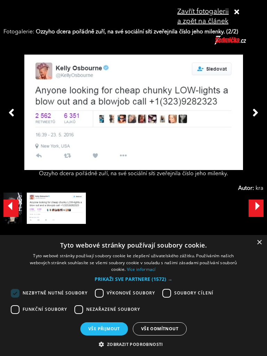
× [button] (259, 242)
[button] (133, 279)
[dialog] (133, 295)
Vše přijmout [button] (104, 329)
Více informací (141, 269)
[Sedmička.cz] (239, 43)
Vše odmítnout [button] (159, 329)
